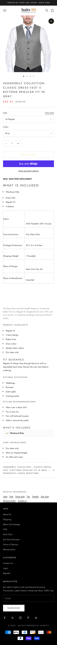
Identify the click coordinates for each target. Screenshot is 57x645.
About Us (7, 514)
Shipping (7, 519)
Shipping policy (9, 500)
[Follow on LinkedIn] (36, 617)
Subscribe (13, 608)
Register (6, 573)
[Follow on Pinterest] (28, 617)
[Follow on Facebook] (4, 617)
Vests (5, 496)
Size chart (49, 112)
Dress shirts (20, 496)
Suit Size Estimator (11, 539)
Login (5, 568)
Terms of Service (10, 544)
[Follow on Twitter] (12, 617)
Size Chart (7, 534)
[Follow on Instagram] (20, 617)
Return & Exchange (11, 524)
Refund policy (9, 549)
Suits (11, 496)
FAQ (5, 529)
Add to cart (28, 154)
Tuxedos (35, 496)
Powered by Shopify (37, 625)
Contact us (22, 500)
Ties (28, 496)
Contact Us (8, 563)
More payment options (29, 170)
